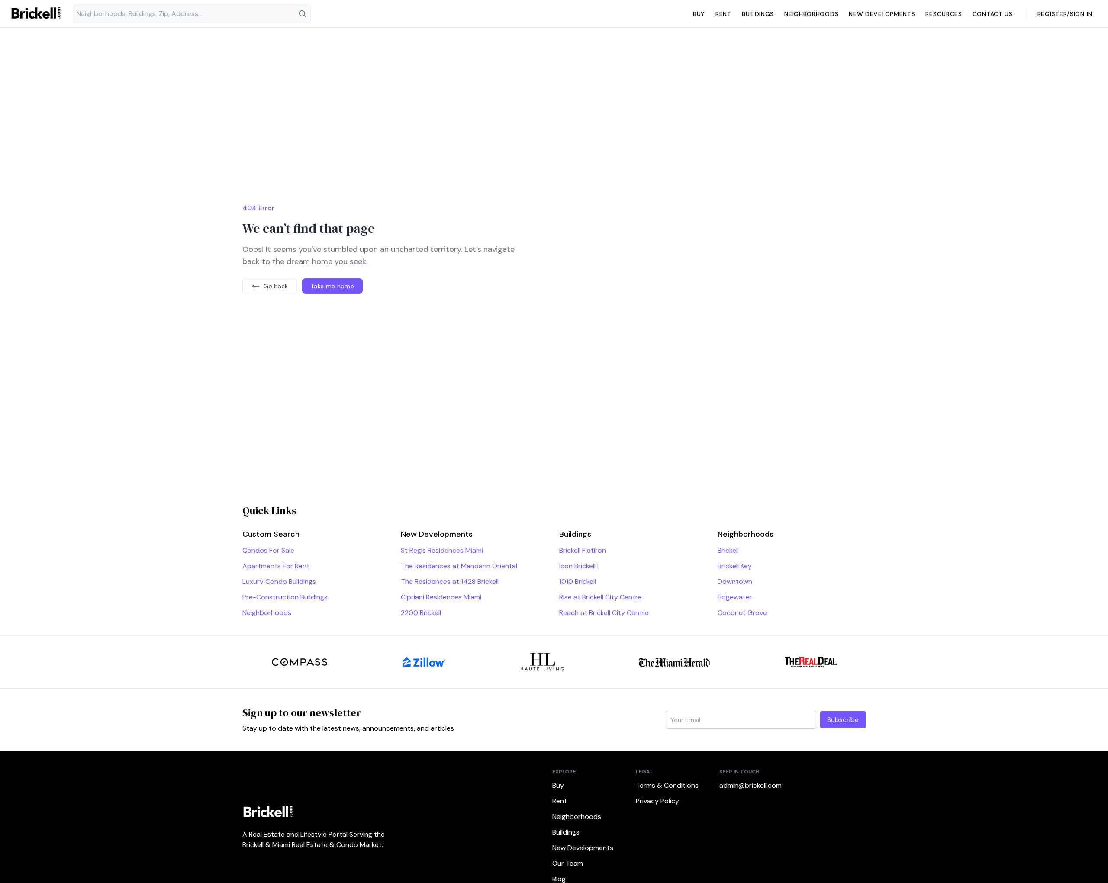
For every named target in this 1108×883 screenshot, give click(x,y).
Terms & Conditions (667, 785)
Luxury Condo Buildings (279, 581)
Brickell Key (735, 565)
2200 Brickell (421, 612)
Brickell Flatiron (582, 550)
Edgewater (735, 597)
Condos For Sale (268, 550)
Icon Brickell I (579, 565)
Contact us (993, 14)
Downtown (735, 581)
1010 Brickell (577, 581)
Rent (723, 14)
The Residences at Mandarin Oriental (459, 565)
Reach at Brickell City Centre (604, 612)
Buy (699, 14)
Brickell (728, 550)
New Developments (882, 14)
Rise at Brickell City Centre (600, 597)
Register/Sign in (1064, 14)
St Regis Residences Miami (442, 550)
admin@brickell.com (750, 785)
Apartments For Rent (275, 565)
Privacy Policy (657, 801)
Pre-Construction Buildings (285, 597)
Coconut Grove (742, 612)
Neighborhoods (811, 14)
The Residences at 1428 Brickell (450, 581)
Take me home (332, 286)
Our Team (567, 863)
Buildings (758, 14)
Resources (943, 14)
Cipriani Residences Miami (441, 597)
